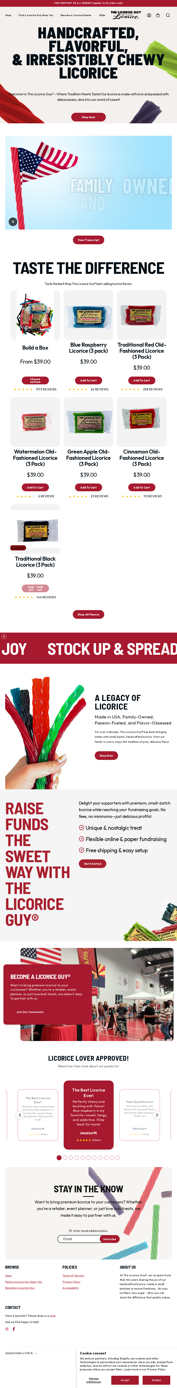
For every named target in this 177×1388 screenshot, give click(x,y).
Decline (156, 1380)
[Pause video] (13, 221)
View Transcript (88, 240)
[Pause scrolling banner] (4, 636)
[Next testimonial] (157, 1115)
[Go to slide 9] (106, 1158)
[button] (158, 15)
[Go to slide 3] (71, 1158)
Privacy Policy (71, 1282)
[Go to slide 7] (94, 1158)
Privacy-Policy (156, 1369)
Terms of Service (73, 1275)
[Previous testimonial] (20, 1115)
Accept (124, 1380)
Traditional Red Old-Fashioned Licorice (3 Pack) (141, 351)
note (52, 1315)
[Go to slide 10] (112, 1158)
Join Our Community (30, 1012)
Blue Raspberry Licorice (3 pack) (88, 348)
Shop (8, 1275)
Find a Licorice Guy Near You (23, 1282)
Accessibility (70, 1288)
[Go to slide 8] (100, 1158)
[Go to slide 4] (77, 1158)
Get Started (92, 863)
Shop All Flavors (88, 614)
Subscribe (109, 1239)
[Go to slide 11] (118, 1158)
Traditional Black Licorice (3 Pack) (35, 562)
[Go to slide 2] (65, 1158)
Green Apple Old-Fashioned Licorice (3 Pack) (88, 458)
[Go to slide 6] (88, 1158)
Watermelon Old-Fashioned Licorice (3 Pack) (35, 458)
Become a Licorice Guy (20, 1288)
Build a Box (35, 348)
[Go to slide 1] (59, 1157)
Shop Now (88, 117)
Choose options (35, 380)
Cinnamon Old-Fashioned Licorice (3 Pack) (141, 458)
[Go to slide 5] (83, 1158)
